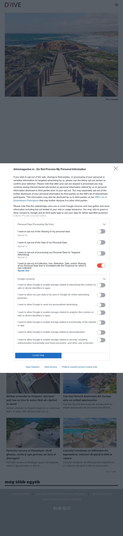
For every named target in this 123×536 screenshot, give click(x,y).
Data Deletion (33, 367)
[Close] (117, 169)
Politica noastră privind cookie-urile (79, 367)
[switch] (101, 231)
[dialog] (61, 268)
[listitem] (61, 224)
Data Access (51, 367)
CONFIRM (38, 355)
